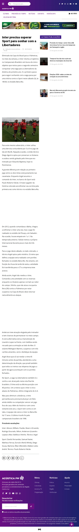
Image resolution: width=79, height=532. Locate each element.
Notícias (32, 14)
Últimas (6, 14)
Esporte (41, 14)
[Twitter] (62, 4)
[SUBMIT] (31, 506)
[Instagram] (65, 4)
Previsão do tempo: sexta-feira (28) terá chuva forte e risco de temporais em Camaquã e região (62, 45)
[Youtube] (70, 4)
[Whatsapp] (68, 4)
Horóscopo (51, 14)
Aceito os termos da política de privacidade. (17, 512)
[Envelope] (76, 4)
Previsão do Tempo (19, 14)
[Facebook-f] (59, 4)
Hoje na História (9, 17)
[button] (4, 458)
